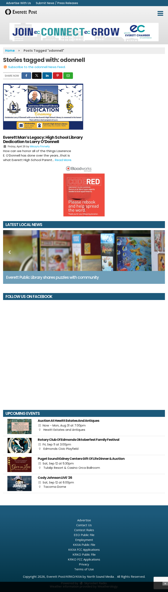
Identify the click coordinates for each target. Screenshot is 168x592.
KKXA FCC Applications (84, 549)
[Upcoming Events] (19, 426)
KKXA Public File (84, 545)
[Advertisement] (84, 32)
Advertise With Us (18, 3)
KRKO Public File (84, 554)
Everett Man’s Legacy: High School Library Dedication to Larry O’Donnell (43, 139)
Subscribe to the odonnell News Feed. (37, 67)
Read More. (63, 160)
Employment (84, 540)
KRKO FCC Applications (84, 559)
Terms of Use (84, 569)
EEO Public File (84, 535)
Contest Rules (84, 530)
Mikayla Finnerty (40, 146)
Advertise (84, 520)
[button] (160, 13)
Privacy (84, 564)
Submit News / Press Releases (57, 3)
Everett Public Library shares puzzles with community (52, 277)
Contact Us (84, 525)
